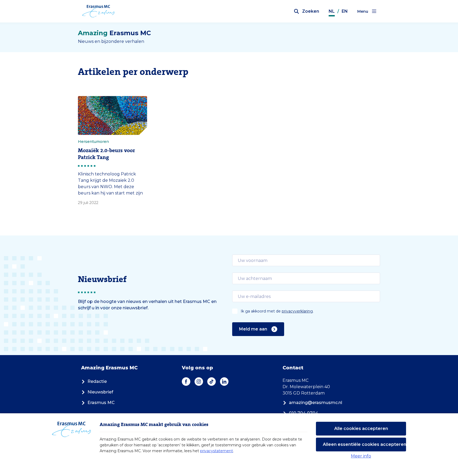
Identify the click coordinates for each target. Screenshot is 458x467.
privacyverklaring (297, 311)
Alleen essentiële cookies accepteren (364, 444)
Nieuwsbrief (100, 392)
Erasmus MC (101, 402)
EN (345, 11)
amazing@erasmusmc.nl (315, 402)
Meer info (361, 456)
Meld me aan (253, 329)
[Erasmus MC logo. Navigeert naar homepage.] (98, 11)
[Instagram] (199, 381)
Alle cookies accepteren (361, 428)
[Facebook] (186, 381)
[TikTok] (211, 381)
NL (332, 11)
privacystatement (216, 450)
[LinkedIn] (224, 381)
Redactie (97, 381)
